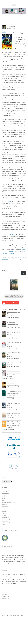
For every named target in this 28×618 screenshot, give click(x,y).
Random (4, 513)
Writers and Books (6, 522)
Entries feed (4, 594)
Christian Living (5, 493)
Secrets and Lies (5, 517)
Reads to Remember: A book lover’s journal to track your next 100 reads (13, 415)
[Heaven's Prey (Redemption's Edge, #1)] (4, 314)
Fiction (3, 498)
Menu (14, 4)
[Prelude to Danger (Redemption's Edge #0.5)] (4, 385)
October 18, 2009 (11, 28)
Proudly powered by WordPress (16, 615)
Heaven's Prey (5, 506)
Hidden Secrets (5, 508)
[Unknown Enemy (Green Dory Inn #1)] (4, 355)
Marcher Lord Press (7, 201)
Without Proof (5, 521)
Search (3, 270)
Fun (3, 500)
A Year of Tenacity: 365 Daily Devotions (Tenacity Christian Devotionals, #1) (14, 372)
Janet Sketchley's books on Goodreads (13, 309)
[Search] (23, 273)
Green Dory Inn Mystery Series (9, 502)
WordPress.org (5, 598)
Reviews (4, 515)
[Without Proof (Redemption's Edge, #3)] (4, 334)
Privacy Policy (5, 615)
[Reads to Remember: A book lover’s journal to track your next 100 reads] (4, 415)
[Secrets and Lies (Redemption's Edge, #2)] (4, 324)
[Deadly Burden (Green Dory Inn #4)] (4, 345)
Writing (3, 524)
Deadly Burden (5, 495)
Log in (3, 593)
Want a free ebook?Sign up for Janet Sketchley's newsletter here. (14, 296)
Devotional (4, 496)
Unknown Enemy (6, 519)
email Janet (8, 565)
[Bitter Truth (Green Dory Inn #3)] (4, 365)
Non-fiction (4, 511)
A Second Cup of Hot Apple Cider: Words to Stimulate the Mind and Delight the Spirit (14, 423)
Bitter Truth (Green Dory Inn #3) (14, 362)
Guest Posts (4, 504)
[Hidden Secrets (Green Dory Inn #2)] (4, 405)
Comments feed (5, 596)
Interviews (4, 509)
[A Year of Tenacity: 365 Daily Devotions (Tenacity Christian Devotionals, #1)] (4, 373)
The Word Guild (17, 581)
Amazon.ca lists (8, 234)
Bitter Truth (4, 491)
